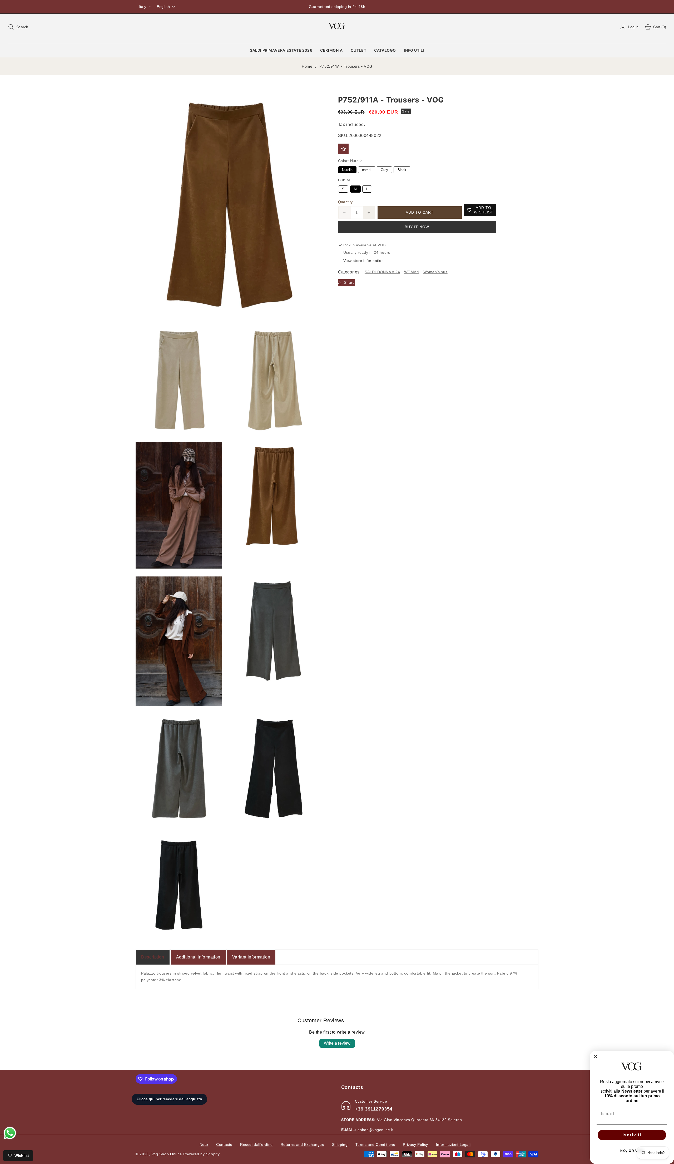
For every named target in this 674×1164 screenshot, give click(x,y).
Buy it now (417, 227)
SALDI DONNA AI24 (382, 272)
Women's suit (435, 272)
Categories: (349, 272)
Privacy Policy (415, 1144)
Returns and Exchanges (302, 1144)
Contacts (224, 1144)
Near (204, 1144)
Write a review (337, 1043)
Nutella (347, 169)
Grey (384, 169)
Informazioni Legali (453, 1144)
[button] (18, 27)
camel (366, 169)
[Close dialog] (595, 1056)
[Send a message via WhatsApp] (10, 1133)
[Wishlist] (343, 149)
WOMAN (411, 272)
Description (152, 957)
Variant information (251, 957)
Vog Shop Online (166, 1154)
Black (401, 169)
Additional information (198, 957)
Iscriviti (631, 1135)
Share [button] (349, 283)
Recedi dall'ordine (256, 1144)
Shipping (340, 1144)
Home (307, 66)
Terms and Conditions (375, 1144)
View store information (363, 260)
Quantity (345, 202)
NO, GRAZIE (632, 1151)
